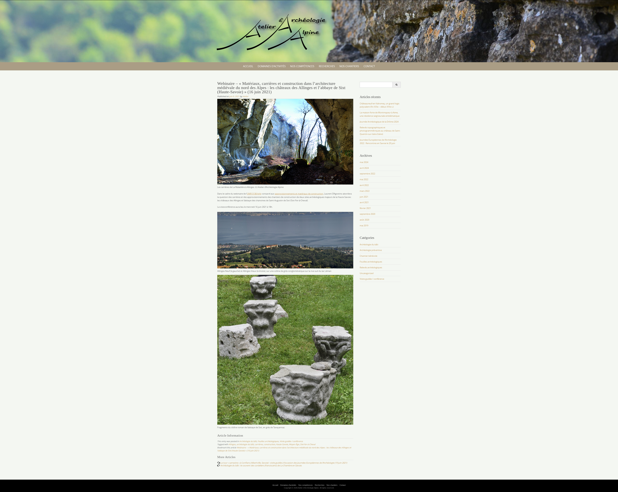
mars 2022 (365, 191)
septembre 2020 (367, 213)
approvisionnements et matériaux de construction (299, 193)
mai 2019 (364, 225)
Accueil (248, 66)
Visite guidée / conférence (291, 441)
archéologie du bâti (245, 444)
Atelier (245, 96)
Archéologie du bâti (248, 441)
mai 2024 (364, 162)
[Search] (396, 85)
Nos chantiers (349, 66)
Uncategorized (367, 273)
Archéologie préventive (371, 250)
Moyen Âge (294, 444)
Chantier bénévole (368, 255)
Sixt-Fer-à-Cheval (307, 444)
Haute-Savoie (282, 444)
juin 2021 (364, 196)
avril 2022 (364, 185)
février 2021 (365, 208)
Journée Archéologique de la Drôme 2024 (379, 121)
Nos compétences (302, 66)
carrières (259, 444)
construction (269, 444)
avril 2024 (364, 168)
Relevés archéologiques (371, 267)
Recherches (327, 66)
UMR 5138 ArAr (254, 193)
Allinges (232, 444)
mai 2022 (364, 179)
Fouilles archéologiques (268, 441)
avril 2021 (364, 202)
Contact (369, 66)
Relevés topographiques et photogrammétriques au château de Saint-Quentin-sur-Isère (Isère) (380, 131)
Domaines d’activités (272, 66)
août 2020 (364, 219)
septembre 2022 (367, 173)
